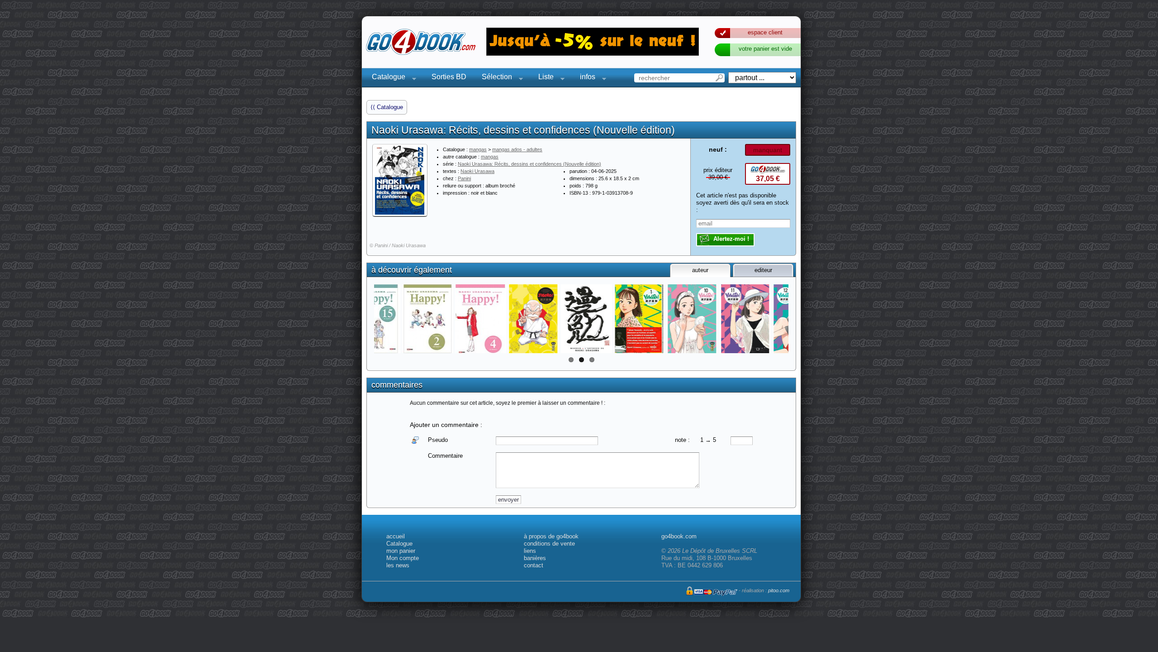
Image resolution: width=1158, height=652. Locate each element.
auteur (700, 270)
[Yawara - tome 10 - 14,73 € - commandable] (658, 318)
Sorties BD (449, 77)
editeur (763, 270)
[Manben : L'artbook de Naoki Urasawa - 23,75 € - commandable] (553, 318)
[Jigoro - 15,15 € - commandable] (500, 318)
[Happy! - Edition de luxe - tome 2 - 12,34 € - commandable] (394, 318)
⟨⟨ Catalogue (386, 107)
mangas (478, 149)
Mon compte (402, 558)
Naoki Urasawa (477, 171)
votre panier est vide (765, 48)
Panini (464, 178)
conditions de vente (549, 543)
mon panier (400, 550)
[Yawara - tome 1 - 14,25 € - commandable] (605, 318)
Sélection (494, 78)
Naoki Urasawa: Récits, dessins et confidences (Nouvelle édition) (529, 164)
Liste (543, 78)
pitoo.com (778, 590)
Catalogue (385, 78)
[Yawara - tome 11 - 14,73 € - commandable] (711, 318)
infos (584, 78)
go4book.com (679, 536)
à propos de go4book (551, 536)
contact (533, 565)
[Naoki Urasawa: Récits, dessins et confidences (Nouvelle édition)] (400, 180)
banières (535, 558)
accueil (395, 536)
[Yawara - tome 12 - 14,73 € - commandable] (764, 318)
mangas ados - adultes (517, 149)
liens (530, 550)
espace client (765, 32)
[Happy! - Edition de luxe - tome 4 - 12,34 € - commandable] (447, 318)
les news (397, 565)
